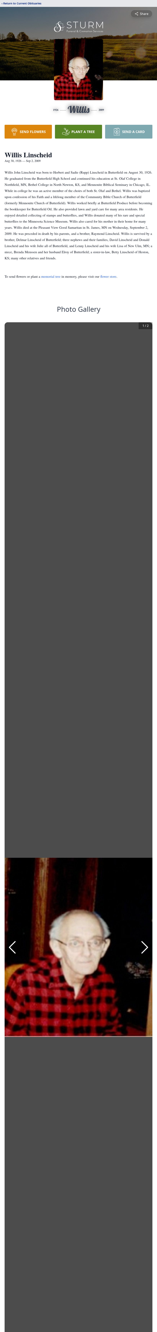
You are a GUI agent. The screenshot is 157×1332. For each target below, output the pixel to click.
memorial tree (51, 276)
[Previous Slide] (12, 947)
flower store (108, 276)
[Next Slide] (144, 947)
